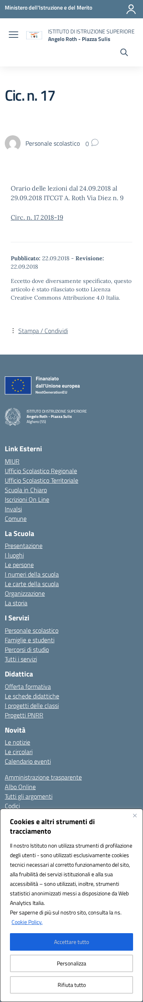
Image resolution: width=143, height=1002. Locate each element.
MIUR (12, 461)
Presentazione (24, 545)
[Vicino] (134, 815)
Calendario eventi (28, 761)
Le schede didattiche (32, 696)
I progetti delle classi (32, 705)
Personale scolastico (31, 630)
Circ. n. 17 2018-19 (37, 217)
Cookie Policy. (27, 922)
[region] (71, 905)
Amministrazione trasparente (43, 777)
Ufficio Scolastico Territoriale (41, 480)
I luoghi (14, 555)
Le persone (19, 564)
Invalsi (13, 509)
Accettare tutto (71, 942)
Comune (16, 518)
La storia (16, 603)
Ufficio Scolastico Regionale (41, 471)
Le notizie (17, 742)
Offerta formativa (28, 686)
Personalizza (71, 963)
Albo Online (20, 786)
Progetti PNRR (24, 715)
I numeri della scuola (32, 574)
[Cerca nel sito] (124, 53)
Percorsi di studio (27, 649)
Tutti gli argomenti (28, 796)
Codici (12, 806)
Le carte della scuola (32, 584)
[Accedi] (131, 9)
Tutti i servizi (21, 659)
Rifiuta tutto (72, 985)
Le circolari (19, 751)
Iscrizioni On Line (27, 499)
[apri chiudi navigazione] (13, 35)
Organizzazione (25, 593)
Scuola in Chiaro (26, 490)
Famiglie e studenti (29, 640)
